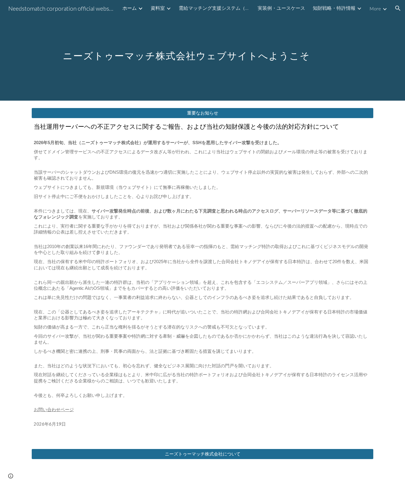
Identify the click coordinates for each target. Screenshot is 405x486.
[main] (202, 50)
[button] (398, 8)
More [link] (375, 8)
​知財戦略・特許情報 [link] (334, 8)
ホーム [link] (129, 8)
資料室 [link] (158, 8)
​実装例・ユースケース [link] (281, 8)
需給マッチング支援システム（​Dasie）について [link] (214, 8)
